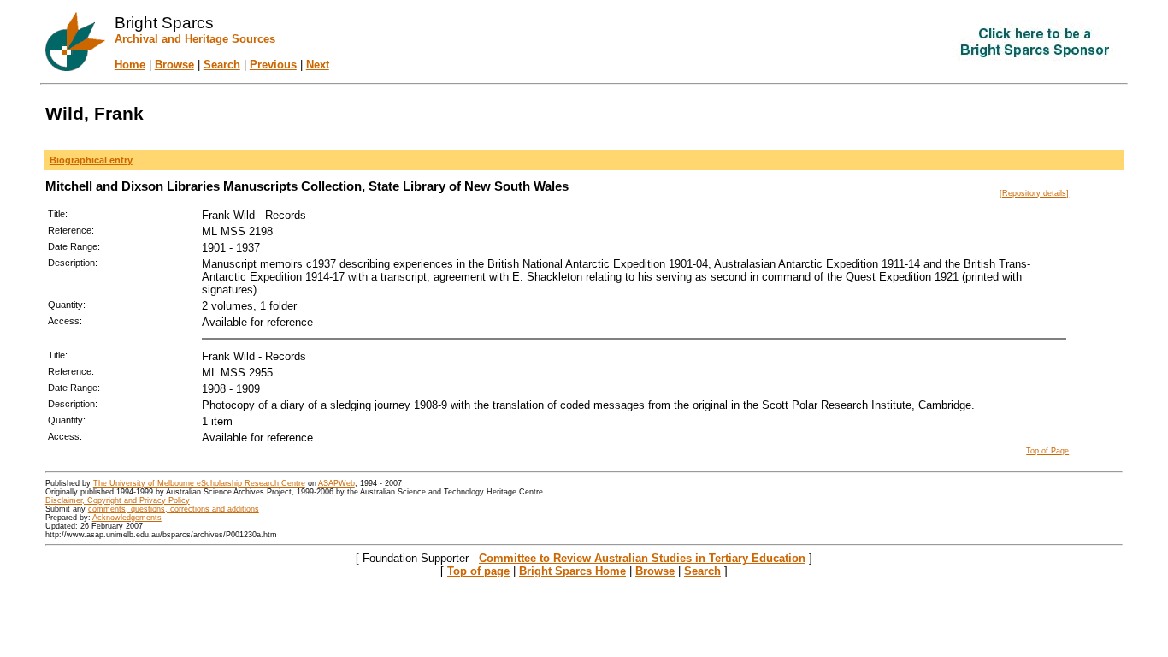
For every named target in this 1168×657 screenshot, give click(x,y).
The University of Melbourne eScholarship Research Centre (199, 483)
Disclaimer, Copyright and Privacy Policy (117, 500)
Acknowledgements (127, 517)
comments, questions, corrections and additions (173, 509)
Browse (174, 64)
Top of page (478, 571)
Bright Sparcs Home (572, 571)
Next (317, 64)
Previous (273, 64)
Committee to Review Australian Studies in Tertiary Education (642, 558)
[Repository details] (1034, 193)
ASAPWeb (336, 483)
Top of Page (1047, 451)
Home (130, 64)
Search (222, 64)
